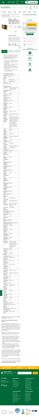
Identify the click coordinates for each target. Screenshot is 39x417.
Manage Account (28, 380)
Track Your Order (28, 381)
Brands (2, 11)
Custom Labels (15, 394)
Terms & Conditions (16, 385)
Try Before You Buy (28, 386)
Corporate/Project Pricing (17, 398)
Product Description (4, 51)
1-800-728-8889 (26, 14)
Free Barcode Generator (16, 395)
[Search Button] (27, 7)
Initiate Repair (30, 8)
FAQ (13, 402)
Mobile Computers (28, 394)
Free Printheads (15, 400)
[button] (1, 293)
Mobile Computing (10, 12)
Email (32, 14)
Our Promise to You (16, 382)
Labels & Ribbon (20, 12)
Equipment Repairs (28, 387)
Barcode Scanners (4, 12)
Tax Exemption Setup (28, 389)
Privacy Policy (15, 386)
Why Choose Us (15, 381)
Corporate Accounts (16, 399)
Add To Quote (32, 28)
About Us (14, 380)
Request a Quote (27, 385)
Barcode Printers (15, 12)
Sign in (34, 8)
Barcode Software (29, 12)
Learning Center (13, 2)
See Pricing (30, 34)
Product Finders (35, 12)
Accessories (27, 400)
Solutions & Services (17, 2)
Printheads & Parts (25, 12)
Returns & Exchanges (28, 382)
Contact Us (22, 2)
